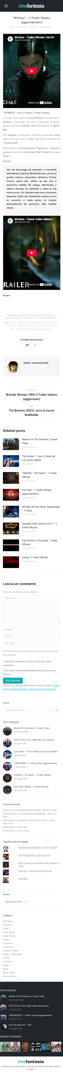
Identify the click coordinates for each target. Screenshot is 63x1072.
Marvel (21, 326)
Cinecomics (22, 315)
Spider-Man (34, 329)
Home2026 (22, 879)
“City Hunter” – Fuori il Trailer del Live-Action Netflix (38, 458)
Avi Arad (13, 322)
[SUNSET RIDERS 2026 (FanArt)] (46, 1047)
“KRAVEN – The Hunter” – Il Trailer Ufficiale (39, 475)
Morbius (53, 326)
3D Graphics (8, 921)
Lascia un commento (48, 318)
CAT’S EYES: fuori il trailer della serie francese (34, 740)
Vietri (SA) (22, 827)
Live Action (7, 961)
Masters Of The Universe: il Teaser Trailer (40, 441)
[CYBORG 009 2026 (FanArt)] (56, 1047)
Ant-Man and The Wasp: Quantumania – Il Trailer (41, 508)
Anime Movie (8, 932)
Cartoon (6, 939)
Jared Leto (47, 322)
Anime (5, 929)
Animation (7, 925)
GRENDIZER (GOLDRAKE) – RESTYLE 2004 (37, 810)
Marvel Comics (31, 326)
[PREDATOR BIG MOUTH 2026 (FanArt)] (5, 1047)
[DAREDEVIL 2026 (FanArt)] (15, 1047)
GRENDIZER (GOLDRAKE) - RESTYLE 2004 (37, 847)
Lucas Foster (11, 326)
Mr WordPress (9, 831)
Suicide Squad (46, 329)
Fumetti (31, 315)
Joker (56, 322)
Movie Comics (47, 315)
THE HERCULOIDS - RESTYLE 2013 (34, 855)
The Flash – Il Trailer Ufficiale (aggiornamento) (37, 492)
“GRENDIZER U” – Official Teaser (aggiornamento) (35, 763)
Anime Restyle (9, 936)
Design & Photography (12, 954)
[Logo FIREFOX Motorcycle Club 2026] (26, 1047)
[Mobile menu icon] (6, 6)
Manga (6, 965)
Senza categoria (10, 976)
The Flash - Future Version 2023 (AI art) (35, 871)
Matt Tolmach (43, 326)
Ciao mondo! (23, 831)
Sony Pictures (23, 329)
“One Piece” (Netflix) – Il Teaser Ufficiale (31, 787)
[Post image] (11, 444)
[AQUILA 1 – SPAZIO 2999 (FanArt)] (36, 1047)
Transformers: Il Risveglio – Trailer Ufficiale (39, 542)
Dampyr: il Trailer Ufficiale (35, 557)
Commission (8, 947)
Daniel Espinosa (35, 322)
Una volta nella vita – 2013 (20, 1025)
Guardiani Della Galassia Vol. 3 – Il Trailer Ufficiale (39, 525)
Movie (38, 315)
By (13, 318)
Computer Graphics (11, 950)
